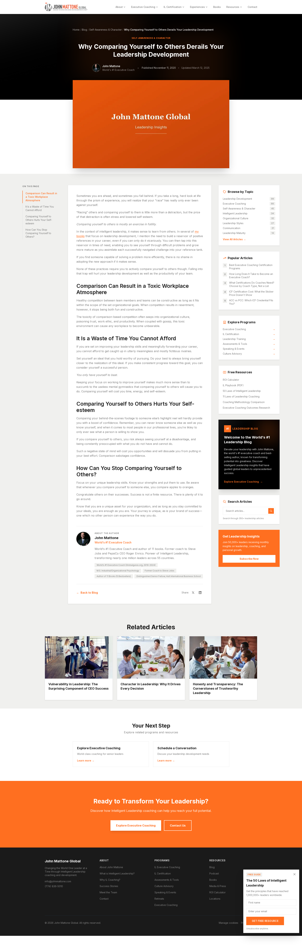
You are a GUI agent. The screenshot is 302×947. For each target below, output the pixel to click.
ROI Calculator (231, 379)
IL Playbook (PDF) (233, 385)
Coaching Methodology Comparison (244, 402)
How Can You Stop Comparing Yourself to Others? (38, 233)
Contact (252, 6)
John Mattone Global (63, 861)
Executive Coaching (143, 6)
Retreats (159, 898)
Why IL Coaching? (110, 879)
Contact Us (178, 825)
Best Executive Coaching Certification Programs (250, 267)
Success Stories (109, 886)
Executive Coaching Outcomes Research (246, 407)
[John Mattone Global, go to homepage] (66, 7)
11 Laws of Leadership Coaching (241, 396)
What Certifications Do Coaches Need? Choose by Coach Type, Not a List (251, 284)
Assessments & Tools (249, 343)
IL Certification (173, 6)
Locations (214, 898)
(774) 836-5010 (54, 886)
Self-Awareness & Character (105, 29)
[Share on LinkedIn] (200, 592)
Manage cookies (228, 922)
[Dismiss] (294, 874)
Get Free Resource (265, 920)
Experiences (197, 6)
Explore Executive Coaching (243, 481)
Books (217, 6)
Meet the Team (108, 892)
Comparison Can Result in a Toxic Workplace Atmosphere (41, 197)
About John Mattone (111, 867)
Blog (84, 29)
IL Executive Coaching (167, 867)
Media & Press (217, 886)
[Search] (271, 511)
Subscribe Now (249, 558)
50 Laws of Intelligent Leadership (242, 390)
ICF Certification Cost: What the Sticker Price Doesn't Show (251, 293)
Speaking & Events (249, 348)
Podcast (214, 873)
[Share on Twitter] (193, 592)
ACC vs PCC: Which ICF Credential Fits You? (251, 302)
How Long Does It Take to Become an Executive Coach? (251, 275)
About (119, 6)
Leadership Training (249, 338)
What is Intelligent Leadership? (117, 873)
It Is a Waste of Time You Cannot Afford (40, 208)
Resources (232, 6)
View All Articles (234, 239)
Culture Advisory (249, 353)
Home (76, 29)
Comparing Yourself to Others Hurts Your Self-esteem (39, 220)
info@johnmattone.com (58, 881)
